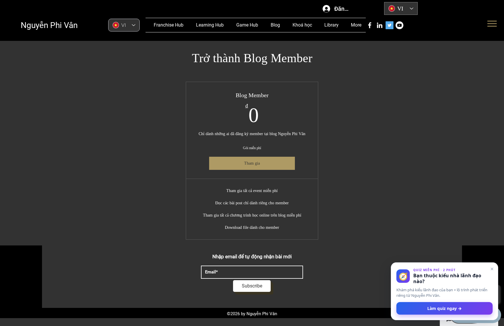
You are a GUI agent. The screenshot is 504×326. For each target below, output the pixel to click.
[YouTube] (399, 25)
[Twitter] (389, 25)
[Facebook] (370, 25)
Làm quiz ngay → (444, 308)
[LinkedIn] (380, 25)
